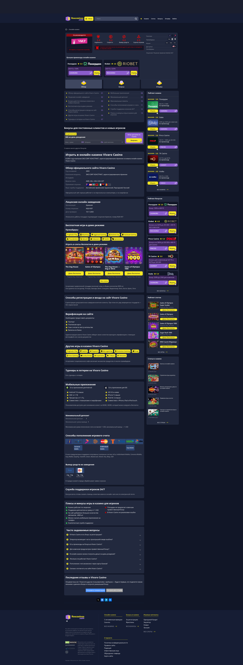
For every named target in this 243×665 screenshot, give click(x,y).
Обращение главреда (112, 653)
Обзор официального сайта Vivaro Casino (83, 93)
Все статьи (161, 422)
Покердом (72, 64)
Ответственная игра (111, 651)
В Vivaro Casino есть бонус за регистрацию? (86, 535)
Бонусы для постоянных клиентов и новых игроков (81, 102)
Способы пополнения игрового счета (124, 105)
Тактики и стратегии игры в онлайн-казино (168, 410)
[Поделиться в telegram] (106, 599)
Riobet (107, 64)
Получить (134, 140)
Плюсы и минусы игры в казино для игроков (123, 114)
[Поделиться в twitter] (98, 599)
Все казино (161, 190)
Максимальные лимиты (119, 101)
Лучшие (147, 627)
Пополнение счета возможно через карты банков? (89, 564)
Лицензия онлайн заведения (79, 97)
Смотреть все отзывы (114, 590)
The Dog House (72, 267)
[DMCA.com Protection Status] (71, 642)
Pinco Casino (164, 135)
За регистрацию (132, 619)
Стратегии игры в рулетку (167, 375)
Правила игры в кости (166, 398)
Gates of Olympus (92, 267)
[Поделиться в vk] (110, 599)
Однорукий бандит (150, 619)
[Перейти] (141, 19)
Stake (161, 117)
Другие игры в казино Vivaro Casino (81, 115)
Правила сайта (109, 645)
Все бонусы (161, 291)
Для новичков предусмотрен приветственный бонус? (89, 549)
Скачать (107, 622)
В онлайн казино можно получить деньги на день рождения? (92, 554)
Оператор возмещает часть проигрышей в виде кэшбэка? (91, 539)
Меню (90, 19)
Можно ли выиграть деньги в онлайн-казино (168, 387)
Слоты (153, 19)
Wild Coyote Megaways (168, 342)
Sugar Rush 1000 (166, 333)
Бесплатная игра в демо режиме (80, 106)
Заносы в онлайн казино (167, 363)
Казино (146, 19)
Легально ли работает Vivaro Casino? (83, 559)
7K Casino (163, 153)
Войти (174, 19)
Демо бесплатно (74, 273)
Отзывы (167, 19)
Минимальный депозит (119, 97)
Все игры (161, 352)
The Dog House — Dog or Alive (112, 268)
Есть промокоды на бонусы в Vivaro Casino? (86, 544)
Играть (96, 73)
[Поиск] (135, 19)
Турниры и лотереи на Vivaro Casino (81, 119)
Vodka (161, 171)
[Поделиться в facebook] (102, 599)
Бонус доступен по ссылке (134, 135)
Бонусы (160, 19)
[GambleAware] (71, 645)
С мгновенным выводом (113, 619)
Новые (146, 625)
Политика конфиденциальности (116, 643)
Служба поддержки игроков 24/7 (122, 109)
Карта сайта (108, 656)
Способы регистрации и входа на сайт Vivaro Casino (82, 111)
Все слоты (104, 281)
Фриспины (130, 622)
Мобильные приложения (119, 93)
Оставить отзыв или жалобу (79, 50)
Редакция (107, 648)
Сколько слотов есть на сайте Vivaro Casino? (86, 569)
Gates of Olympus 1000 (132, 268)
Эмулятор (147, 622)
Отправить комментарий (95, 590)
